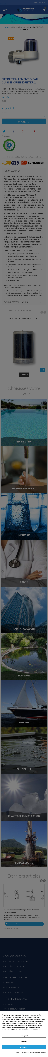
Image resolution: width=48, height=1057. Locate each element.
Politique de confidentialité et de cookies (31, 1052)
